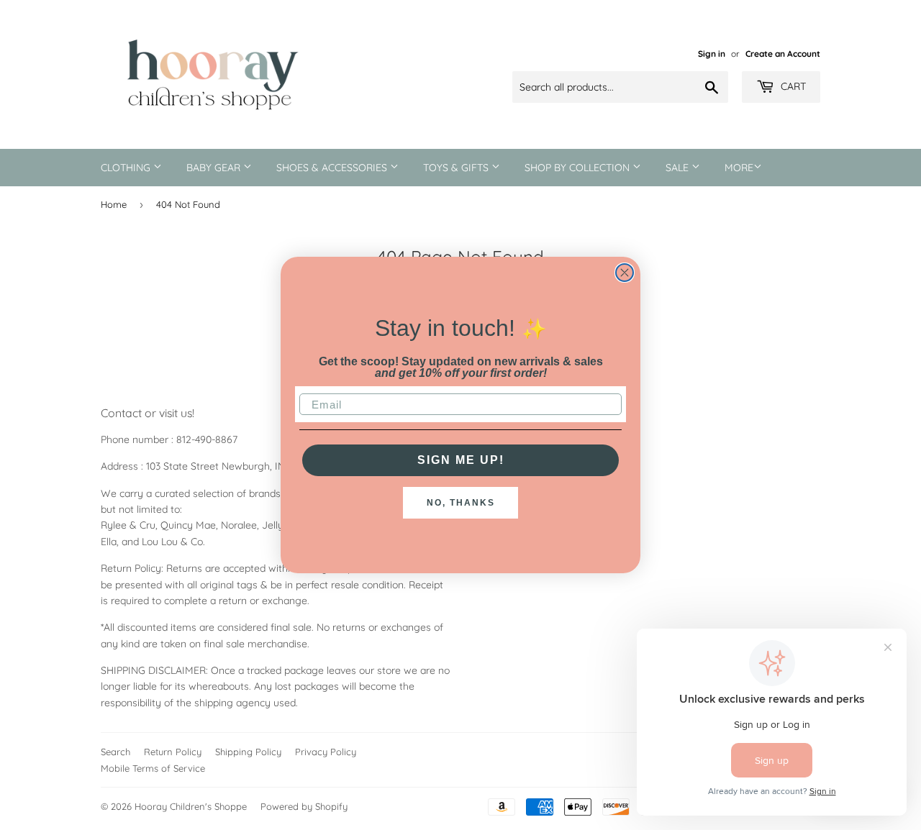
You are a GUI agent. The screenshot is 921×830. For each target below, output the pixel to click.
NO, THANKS (461, 503)
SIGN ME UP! (460, 460)
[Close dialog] (624, 272)
